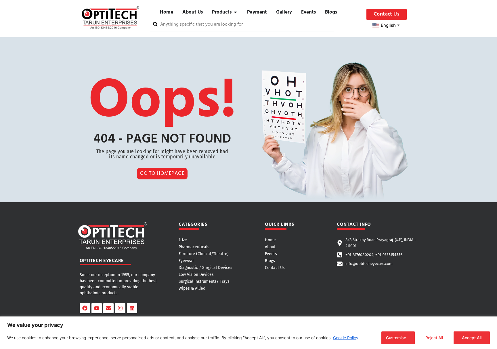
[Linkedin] (132, 308)
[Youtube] (96, 308)
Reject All (434, 337)
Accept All (471, 337)
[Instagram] (120, 308)
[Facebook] (85, 308)
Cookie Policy (345, 337)
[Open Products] (235, 12)
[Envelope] (108, 308)
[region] (248, 332)
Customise (396, 337)
